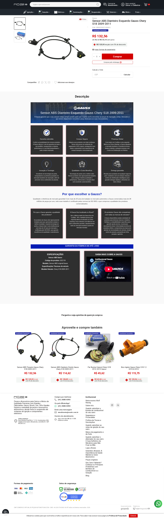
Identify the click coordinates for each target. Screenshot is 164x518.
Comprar (117, 56)
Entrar (128, 5)
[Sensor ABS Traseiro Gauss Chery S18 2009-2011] (30, 357)
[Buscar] (97, 4)
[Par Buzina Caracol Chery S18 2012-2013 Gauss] (99, 357)
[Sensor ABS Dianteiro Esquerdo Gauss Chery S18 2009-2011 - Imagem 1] (19, 23)
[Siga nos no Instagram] (112, 405)
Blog (87, 476)
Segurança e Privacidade (90, 416)
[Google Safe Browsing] (80, 489)
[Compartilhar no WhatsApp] (42, 82)
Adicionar (34, 366)
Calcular (127, 75)
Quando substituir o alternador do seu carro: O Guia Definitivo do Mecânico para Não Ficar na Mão (95, 441)
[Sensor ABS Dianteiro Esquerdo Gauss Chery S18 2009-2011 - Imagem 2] (20, 36)
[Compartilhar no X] (46, 82)
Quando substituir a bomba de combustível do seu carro (94, 410)
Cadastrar (136, 5)
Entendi (133, 516)
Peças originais (92, 460)
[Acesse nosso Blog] (118, 405)
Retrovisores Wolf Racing (93, 402)
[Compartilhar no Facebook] (39, 82)
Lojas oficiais (91, 448)
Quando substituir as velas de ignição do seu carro (95, 427)
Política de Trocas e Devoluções (93, 421)
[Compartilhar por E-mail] (49, 82)
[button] (20, 23)
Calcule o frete (97, 70)
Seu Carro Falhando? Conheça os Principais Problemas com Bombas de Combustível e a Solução (94, 468)
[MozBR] (20, 4)
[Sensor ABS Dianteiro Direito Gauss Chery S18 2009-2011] (65, 357)
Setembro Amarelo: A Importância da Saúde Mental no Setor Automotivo (94, 454)
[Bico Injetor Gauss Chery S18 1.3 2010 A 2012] (133, 357)
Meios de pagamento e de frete (95, 433)
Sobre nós (90, 405)
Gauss (94, 18)
